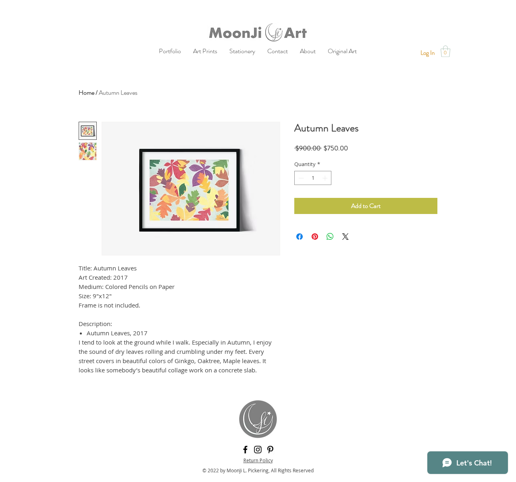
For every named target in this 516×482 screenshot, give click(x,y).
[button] (445, 51)
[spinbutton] (313, 178)
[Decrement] (300, 178)
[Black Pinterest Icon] (270, 450)
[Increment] (326, 178)
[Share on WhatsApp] (330, 236)
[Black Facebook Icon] (245, 450)
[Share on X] (345, 236)
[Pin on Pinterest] (315, 236)
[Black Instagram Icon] (258, 450)
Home (86, 92)
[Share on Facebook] (299, 236)
